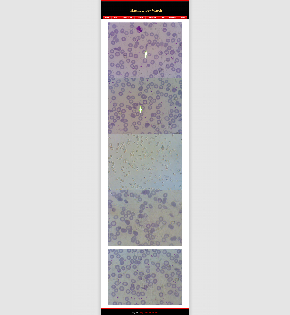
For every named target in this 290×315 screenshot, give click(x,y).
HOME (107, 17)
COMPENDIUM (152, 17)
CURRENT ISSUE (127, 17)
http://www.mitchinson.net (149, 313)
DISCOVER (172, 17)
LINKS (163, 17)
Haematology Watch (146, 10)
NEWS (115, 17)
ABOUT (182, 17)
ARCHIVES (140, 17)
